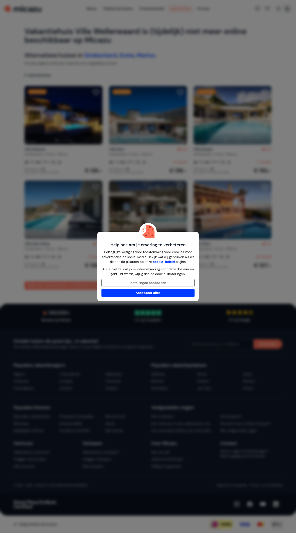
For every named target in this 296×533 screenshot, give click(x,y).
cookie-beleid (164, 262)
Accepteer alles (148, 293)
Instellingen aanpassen (148, 283)
